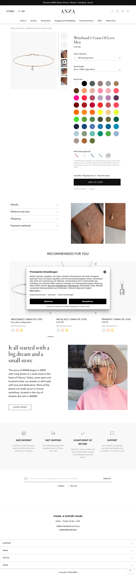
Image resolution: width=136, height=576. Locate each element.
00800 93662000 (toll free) (68, 526)
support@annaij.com (68, 530)
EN (23, 11)
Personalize (46, 21)
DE (19, 11)
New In (23, 21)
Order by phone (80, 189)
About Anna (111, 21)
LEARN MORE (20, 403)
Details (14, 205)
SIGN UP (107, 479)
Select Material (80, 54)
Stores (10, 11)
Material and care (20, 212)
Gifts (100, 21)
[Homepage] (68, 11)
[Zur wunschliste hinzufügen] (96, 260)
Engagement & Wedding (65, 21)
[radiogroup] (97, 112)
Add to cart (96, 182)
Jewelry (34, 21)
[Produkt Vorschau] (50, 309)
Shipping (16, 219)
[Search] (112, 11)
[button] (97, 66)
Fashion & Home (86, 21)
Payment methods (21, 226)
